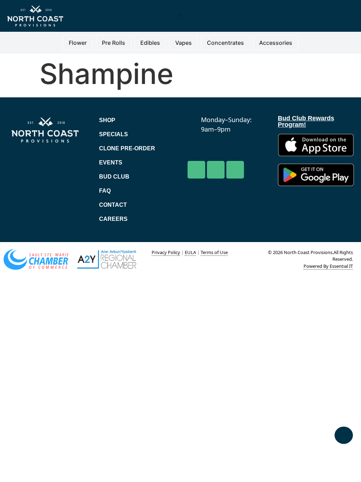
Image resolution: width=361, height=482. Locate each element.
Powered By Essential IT (328, 266)
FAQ (105, 191)
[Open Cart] (344, 435)
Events (110, 162)
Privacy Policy (166, 252)
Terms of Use (214, 252)
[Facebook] (196, 170)
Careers (113, 219)
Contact (113, 205)
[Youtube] (216, 170)
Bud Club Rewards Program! (306, 121)
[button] (179, 16)
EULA (190, 252)
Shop (107, 120)
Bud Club (114, 177)
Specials (113, 134)
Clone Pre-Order (127, 148)
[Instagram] (235, 170)
